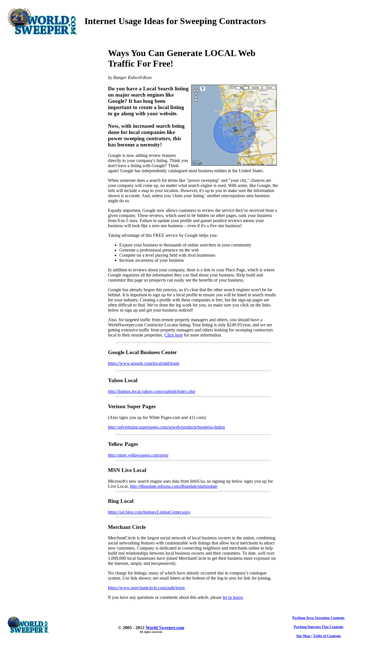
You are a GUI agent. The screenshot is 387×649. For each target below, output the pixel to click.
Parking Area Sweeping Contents (318, 618)
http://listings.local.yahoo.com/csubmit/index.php (151, 391)
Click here (173, 335)
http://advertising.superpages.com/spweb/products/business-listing (166, 427)
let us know (233, 597)
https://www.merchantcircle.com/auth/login (146, 587)
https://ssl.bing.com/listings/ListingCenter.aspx (149, 512)
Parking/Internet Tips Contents (318, 627)
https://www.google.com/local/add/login (143, 363)
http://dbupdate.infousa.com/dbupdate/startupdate (173, 486)
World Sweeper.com (165, 627)
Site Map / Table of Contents (318, 636)
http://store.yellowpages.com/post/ (138, 455)
